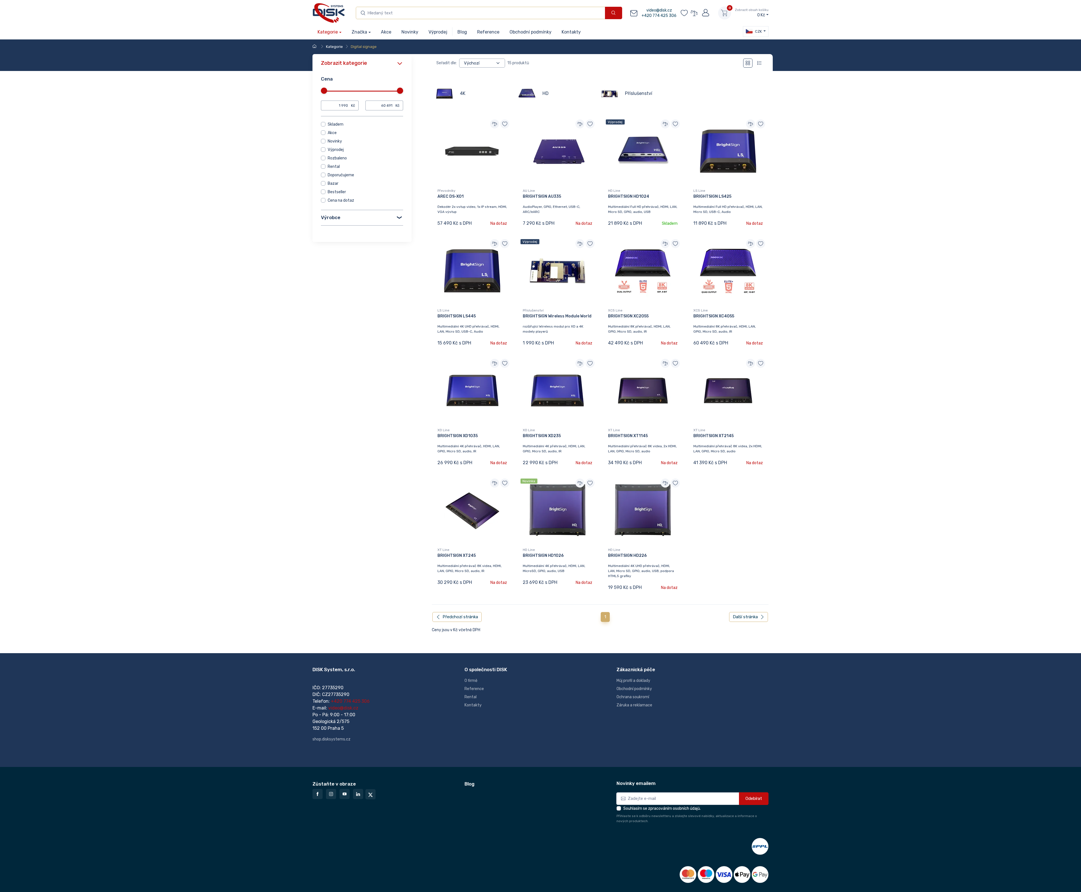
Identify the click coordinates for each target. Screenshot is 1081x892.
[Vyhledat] (613, 13)
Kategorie (328, 32)
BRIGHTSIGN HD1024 (628, 196)
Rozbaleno (337, 158)
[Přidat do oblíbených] (504, 123)
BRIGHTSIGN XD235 (542, 435)
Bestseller (337, 192)
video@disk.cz (659, 10)
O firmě (470, 680)
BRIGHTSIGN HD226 (627, 555)
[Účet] (705, 12)
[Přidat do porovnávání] (494, 123)
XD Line (443, 430)
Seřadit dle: (446, 63)
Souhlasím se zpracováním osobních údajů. (662, 808)
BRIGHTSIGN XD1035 (457, 435)
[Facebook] (317, 794)
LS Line (699, 191)
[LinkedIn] (358, 794)
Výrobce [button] (330, 217)
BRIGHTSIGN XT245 (456, 555)
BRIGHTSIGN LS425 (712, 196)
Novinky (335, 141)
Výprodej (336, 149)
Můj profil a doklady (633, 680)
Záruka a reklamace (634, 705)
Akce (332, 132)
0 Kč (752, 12)
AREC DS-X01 (450, 196)
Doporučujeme (341, 175)
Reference (474, 688)
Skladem (335, 124)
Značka (359, 32)
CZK (758, 31)
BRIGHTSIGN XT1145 (628, 435)
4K (462, 93)
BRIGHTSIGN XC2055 (628, 316)
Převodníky (446, 191)
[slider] (324, 91)
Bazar (333, 183)
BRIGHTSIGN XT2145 (713, 435)
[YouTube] (345, 794)
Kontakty (473, 705)
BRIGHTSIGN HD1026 (543, 555)
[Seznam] (759, 63)
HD (545, 93)
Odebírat (753, 798)
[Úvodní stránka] (315, 47)
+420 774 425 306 (659, 15)
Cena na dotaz (341, 200)
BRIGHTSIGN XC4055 (713, 316)
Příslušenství (638, 93)
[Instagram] (331, 794)
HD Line (614, 191)
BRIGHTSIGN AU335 (542, 196)
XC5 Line (615, 310)
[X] (370, 794)
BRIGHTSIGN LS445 (456, 316)
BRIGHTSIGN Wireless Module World (557, 316)
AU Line (529, 191)
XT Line (614, 430)
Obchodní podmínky (634, 688)
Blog (469, 784)
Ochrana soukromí (633, 697)
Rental (334, 166)
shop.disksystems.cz (331, 739)
